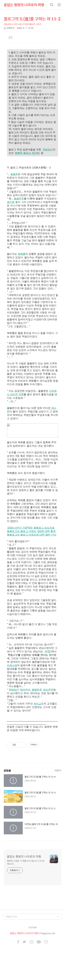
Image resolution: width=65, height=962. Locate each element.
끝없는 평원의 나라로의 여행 (24, 4)
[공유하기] (19, 744)
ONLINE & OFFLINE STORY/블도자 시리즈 (22, 24)
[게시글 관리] (23, 744)
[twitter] (24, 942)
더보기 (58, 770)
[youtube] (39, 942)
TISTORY (32, 927)
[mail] (46, 942)
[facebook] (18, 942)
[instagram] (31, 942)
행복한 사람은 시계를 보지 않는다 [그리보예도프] (26, 862)
